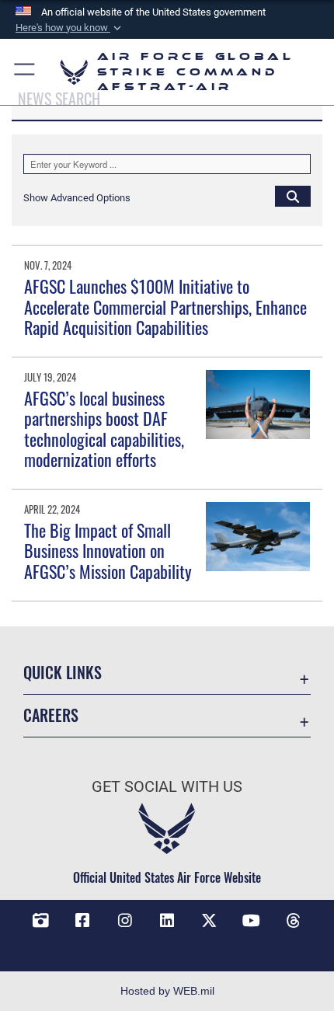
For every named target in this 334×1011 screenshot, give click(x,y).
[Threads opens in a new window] (293, 921)
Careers (50, 715)
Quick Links (62, 672)
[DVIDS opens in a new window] (40, 921)
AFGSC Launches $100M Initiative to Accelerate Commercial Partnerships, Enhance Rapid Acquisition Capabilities (165, 307)
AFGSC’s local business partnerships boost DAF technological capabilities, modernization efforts (104, 428)
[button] (70, 28)
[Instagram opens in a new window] (125, 921)
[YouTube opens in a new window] (251, 921)
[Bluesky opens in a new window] (167, 944)
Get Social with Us (167, 787)
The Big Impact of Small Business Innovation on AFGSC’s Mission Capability (108, 551)
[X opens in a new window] (209, 921)
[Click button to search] (293, 196)
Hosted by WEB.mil (167, 991)
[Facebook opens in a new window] (82, 921)
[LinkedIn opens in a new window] (167, 921)
